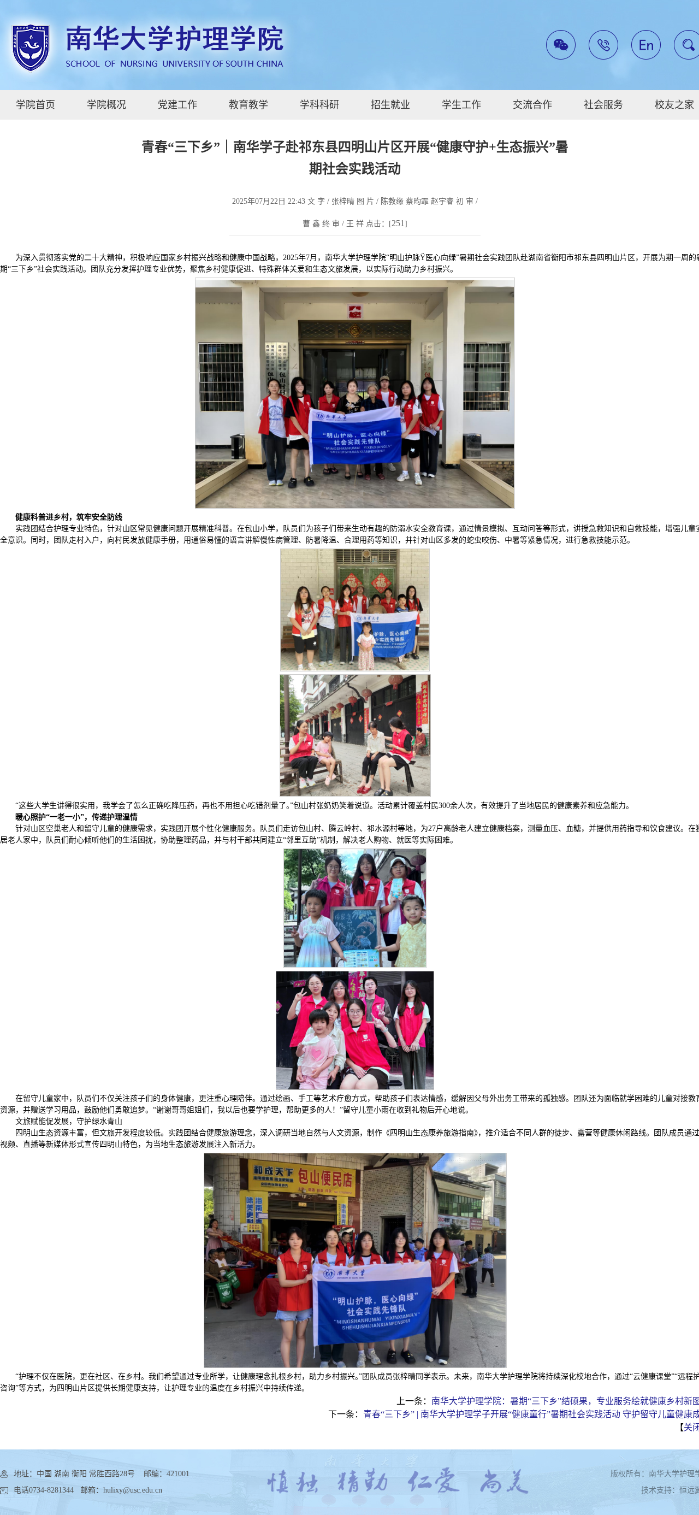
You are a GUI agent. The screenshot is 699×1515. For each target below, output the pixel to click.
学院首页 (35, 104)
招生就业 (390, 104)
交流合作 (532, 104)
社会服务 (603, 104)
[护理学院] (147, 46)
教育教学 (248, 104)
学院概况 (106, 104)
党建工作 (177, 104)
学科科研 (319, 104)
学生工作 (461, 104)
